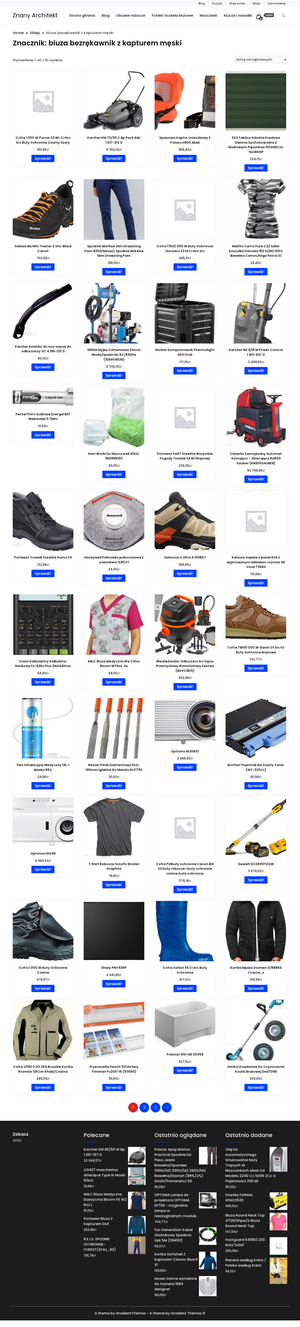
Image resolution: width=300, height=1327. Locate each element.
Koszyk (217, 3)
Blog (202, 3)
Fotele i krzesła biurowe (172, 15)
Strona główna (82, 15)
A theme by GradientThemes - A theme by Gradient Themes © (150, 1313)
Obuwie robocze (130, 15)
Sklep (256, 3)
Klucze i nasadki (238, 15)
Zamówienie (277, 3)
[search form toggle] (283, 15)
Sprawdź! (43, 158)
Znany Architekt (35, 15)
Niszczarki (208, 15)
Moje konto (237, 3)
